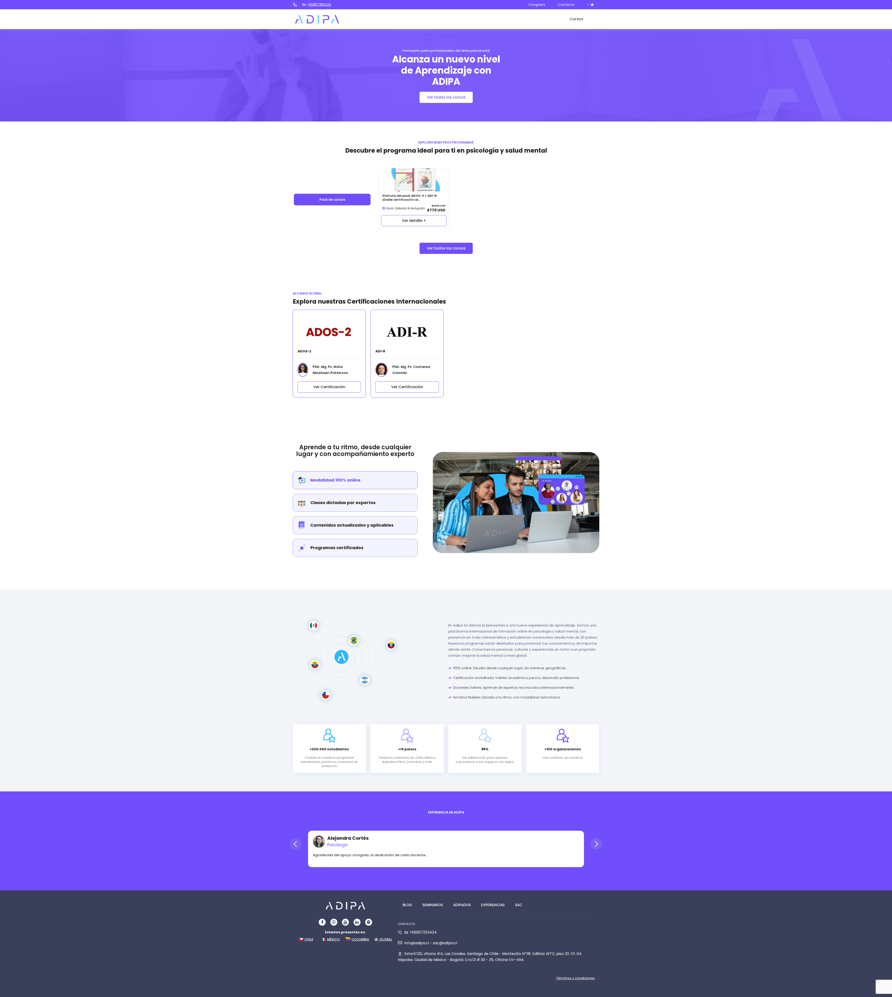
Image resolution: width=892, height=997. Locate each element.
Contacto (566, 4)
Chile (308, 939)
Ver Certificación (329, 387)
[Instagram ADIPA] (333, 922)
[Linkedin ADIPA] (357, 922)
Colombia (360, 939)
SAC (518, 904)
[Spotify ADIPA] (368, 922)
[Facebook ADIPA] (322, 922)
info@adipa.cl (416, 943)
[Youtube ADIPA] (345, 922)
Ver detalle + (414, 220)
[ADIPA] (317, 19)
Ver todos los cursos (446, 97)
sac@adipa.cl (445, 943)
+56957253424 (319, 4)
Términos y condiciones (575, 978)
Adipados (462, 904)
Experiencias (493, 904)
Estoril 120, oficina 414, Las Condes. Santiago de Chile (451, 953)
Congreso (536, 4)
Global (384, 939)
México (333, 939)
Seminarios (432, 904)
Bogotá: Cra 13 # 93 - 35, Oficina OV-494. (487, 959)
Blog (407, 904)
